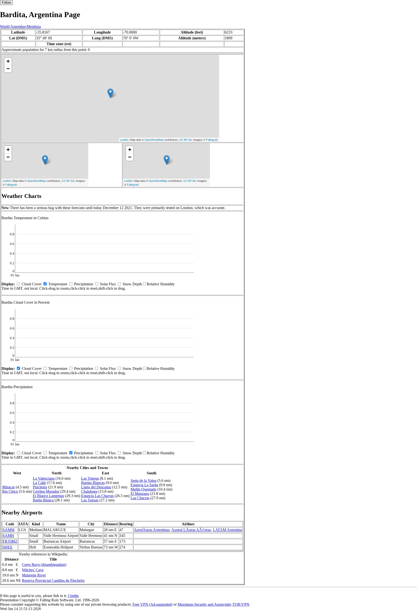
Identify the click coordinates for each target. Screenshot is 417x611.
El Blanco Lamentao (48, 496)
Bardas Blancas (93, 483)
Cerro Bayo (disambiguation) (44, 564)
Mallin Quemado (143, 489)
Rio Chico (10, 491)
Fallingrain (212, 139)
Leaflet (124, 139)
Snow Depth (132, 284)
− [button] (8, 69)
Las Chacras (140, 498)
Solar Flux (108, 284)
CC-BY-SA (185, 139)
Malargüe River (34, 575)
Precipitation (83, 284)
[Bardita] (110, 93)
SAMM (8, 530)
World (4, 26)
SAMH (8, 536)
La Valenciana (44, 478)
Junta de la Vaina (143, 480)
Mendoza (34, 26)
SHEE (8, 547)
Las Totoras (90, 478)
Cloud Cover (32, 284)
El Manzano (140, 494)
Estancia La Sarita (144, 485)
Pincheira (40, 487)
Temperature (57, 284)
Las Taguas (89, 500)
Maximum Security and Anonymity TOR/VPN (213, 604)
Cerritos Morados (46, 491)
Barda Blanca (43, 500)
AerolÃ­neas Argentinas (152, 530)
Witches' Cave (33, 570)
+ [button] (8, 61)
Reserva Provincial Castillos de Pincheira (53, 580)
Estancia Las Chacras (97, 496)
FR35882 (10, 541)
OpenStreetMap (154, 139)
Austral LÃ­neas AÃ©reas (191, 530)
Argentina (18, 26)
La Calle (39, 483)
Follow (6, 2)
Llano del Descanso (96, 487)
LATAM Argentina (227, 530)
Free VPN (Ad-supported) (152, 604)
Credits (73, 596)
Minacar (8, 487)
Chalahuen (89, 491)
